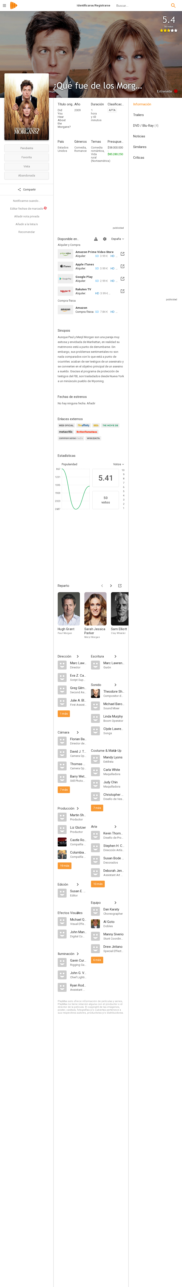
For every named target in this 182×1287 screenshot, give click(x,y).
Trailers (138, 115)
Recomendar (26, 232)
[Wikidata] (93, 441)
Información (142, 104)
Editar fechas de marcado (28, 208)
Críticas (138, 158)
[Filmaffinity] (84, 428)
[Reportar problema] (95, 239)
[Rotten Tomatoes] (87, 434)
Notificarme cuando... (26, 200)
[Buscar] (173, 5)
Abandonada (26, 175)
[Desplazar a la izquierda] (102, 585)
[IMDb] (96, 428)
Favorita (27, 157)
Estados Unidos (63, 149)
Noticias (139, 136)
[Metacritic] (66, 434)
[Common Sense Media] (71, 441)
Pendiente (26, 148)
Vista (27, 166)
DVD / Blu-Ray (145, 126)
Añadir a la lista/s (27, 224)
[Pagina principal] (14, 8)
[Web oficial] (67, 428)
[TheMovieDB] (111, 428)
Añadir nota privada (26, 216)
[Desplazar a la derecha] (111, 585)
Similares (139, 147)
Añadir (91, 403)
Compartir (29, 189)
